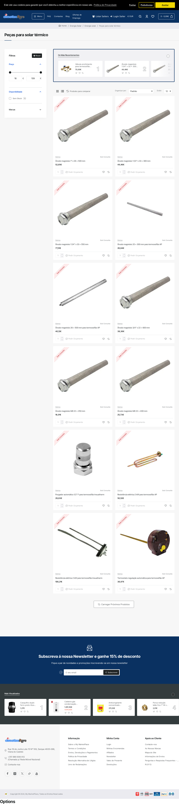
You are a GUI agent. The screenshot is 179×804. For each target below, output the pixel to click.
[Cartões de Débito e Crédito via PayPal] (157, 794)
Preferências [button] (147, 5)
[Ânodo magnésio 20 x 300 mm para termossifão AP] (144, 209)
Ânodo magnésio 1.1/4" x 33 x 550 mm (71, 244)
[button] (76, 73)
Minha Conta (113, 738)
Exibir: (159, 91)
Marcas (12, 109)
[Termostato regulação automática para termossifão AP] (144, 542)
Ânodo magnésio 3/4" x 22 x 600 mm (133, 327)
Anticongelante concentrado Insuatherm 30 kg (116, 704)
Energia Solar (75, 26)
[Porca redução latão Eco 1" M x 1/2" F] (144, 707)
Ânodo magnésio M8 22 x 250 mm (70, 411)
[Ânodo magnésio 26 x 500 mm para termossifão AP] (82, 292)
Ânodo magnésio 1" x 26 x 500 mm (70, 161)
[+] (62, 171)
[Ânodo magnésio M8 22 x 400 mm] (159, 69)
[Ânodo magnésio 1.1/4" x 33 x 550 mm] (82, 209)
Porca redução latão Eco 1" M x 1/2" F (160, 704)
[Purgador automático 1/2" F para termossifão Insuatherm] (82, 459)
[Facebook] (7, 773)
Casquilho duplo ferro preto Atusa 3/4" (27, 704)
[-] (62, 173)
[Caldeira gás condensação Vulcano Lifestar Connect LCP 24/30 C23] (56, 707)
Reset (38, 55)
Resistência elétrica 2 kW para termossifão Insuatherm (78, 578)
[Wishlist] (153, 16)
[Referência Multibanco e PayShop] (140, 794)
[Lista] (62, 91)
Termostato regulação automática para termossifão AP (141, 578)
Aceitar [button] (165, 5)
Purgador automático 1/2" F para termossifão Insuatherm (79, 494)
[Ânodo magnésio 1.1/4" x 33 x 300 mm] (113, 69)
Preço (11, 64)
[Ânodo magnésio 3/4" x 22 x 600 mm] (144, 292)
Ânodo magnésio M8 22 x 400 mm (132, 411)
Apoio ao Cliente (153, 738)
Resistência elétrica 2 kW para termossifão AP (137, 494)
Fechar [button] (132, 5)
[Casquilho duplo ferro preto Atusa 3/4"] (12, 707)
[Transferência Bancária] (171, 794)
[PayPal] (164, 794)
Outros (57, 157)
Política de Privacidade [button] (105, 5)
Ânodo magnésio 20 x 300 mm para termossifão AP (139, 244)
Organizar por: (120, 91)
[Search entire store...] (140, 16)
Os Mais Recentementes (68, 55)
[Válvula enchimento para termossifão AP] (66, 69)
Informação (74, 738)
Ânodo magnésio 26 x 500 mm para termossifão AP (77, 327)
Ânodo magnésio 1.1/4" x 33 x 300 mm (129, 65)
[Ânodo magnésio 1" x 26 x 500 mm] (82, 125)
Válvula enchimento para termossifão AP (83, 65)
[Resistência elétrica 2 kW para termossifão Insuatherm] (82, 542)
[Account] (147, 16)
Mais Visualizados (12, 693)
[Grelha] (57, 91)
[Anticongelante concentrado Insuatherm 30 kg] (100, 707)
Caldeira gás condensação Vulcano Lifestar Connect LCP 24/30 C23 (71, 702)
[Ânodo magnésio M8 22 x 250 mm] (82, 375)
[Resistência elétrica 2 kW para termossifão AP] (144, 459)
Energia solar (90, 26)
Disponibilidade (15, 92)
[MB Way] (149, 794)
